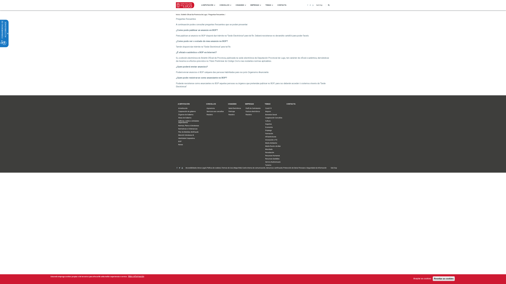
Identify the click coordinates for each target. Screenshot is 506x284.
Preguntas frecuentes (216, 15)
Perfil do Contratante (253, 108)
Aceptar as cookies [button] (422, 278)
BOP (179, 141)
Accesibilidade (191, 168)
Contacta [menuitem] (281, 5)
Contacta (290, 104)
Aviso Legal (201, 168)
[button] (328, 5)
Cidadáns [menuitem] (240, 5)
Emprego (268, 130)
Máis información (136, 276)
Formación (269, 134)
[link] (308, 5)
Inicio (178, 15)
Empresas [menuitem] (254, 5)
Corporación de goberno (187, 111)
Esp (321, 5)
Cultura (268, 121)
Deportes (268, 124)
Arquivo (268, 111)
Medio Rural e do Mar (273, 146)
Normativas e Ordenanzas (188, 129)
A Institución (183, 108)
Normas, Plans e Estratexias (188, 126)
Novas (180, 145)
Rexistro (210, 115)
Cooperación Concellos (273, 118)
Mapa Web (237, 168)
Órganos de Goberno (185, 115)
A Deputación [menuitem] (207, 5)
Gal (317, 5)
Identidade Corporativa (186, 138)
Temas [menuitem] (268, 5)
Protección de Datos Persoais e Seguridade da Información (305, 168)
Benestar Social (271, 115)
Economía (269, 127)
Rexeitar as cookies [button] (444, 278)
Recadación (269, 152)
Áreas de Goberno (184, 118)
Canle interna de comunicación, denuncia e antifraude (262, 168)
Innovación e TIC (271, 140)
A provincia (211, 108)
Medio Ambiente (271, 143)
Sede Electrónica (234, 108)
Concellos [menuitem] (224, 5)
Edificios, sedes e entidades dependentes (188, 121)
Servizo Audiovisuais (273, 162)
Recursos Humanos (272, 156)
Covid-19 (268, 108)
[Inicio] (185, 5)
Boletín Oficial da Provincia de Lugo (194, 15)
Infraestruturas (270, 137)
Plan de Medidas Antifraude (188, 132)
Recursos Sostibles (272, 159)
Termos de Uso (227, 168)
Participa (231, 111)
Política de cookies (214, 168)
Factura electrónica (253, 111)
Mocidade (269, 149)
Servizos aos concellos (215, 111)
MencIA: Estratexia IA (186, 135)
